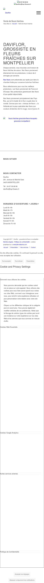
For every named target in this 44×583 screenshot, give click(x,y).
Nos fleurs (7, 79)
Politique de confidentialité (22, 242)
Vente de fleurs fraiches (13, 21)
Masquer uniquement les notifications (22, 580)
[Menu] (37, 13)
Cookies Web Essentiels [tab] (8, 327)
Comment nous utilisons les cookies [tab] (13, 279)
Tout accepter (6, 261)
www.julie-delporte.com (20, 244)
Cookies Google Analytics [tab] (9, 433)
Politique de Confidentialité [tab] (9, 552)
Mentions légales (8, 242)
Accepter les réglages (22, 574)
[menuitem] (31, 13)
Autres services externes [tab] (9, 473)
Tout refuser (19, 261)
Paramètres (30, 261)
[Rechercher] (31, 13)
